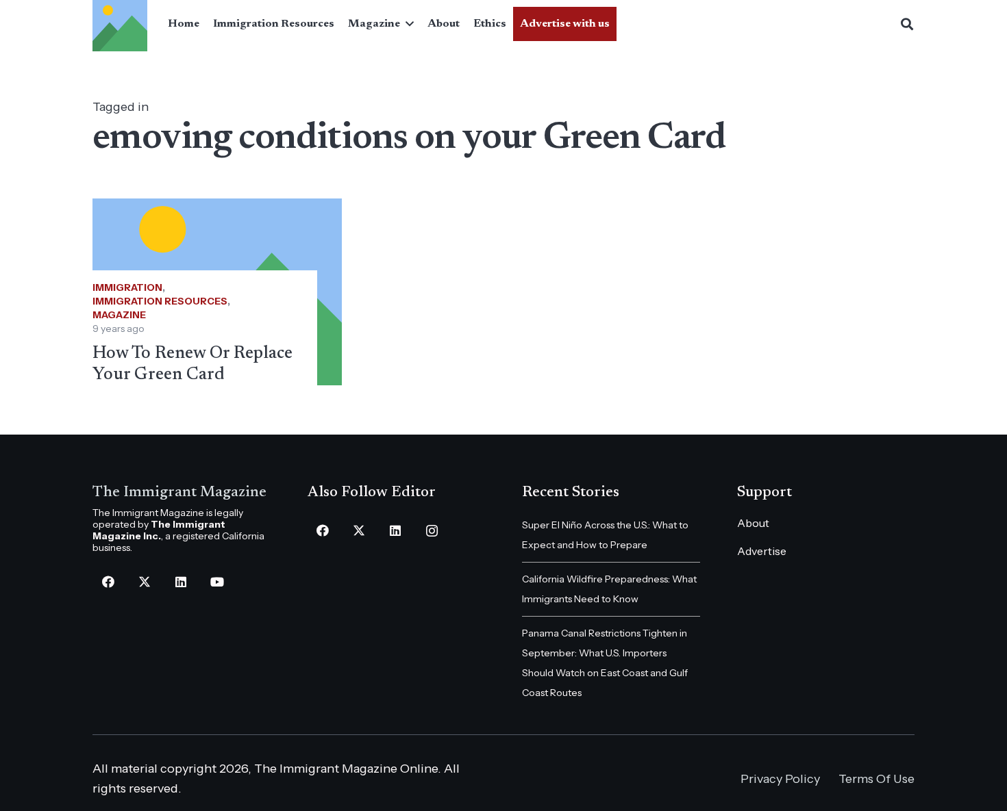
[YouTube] (216, 582)
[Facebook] (107, 582)
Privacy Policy (780, 778)
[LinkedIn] (180, 582)
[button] (407, 24)
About (753, 523)
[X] (144, 582)
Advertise (761, 551)
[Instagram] (432, 530)
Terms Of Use (876, 778)
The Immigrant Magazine (179, 492)
